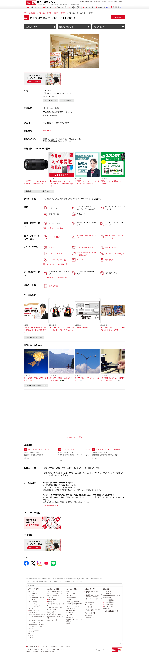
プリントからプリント (35, 622)
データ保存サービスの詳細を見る (55, 277)
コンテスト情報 (89, 615)
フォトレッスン (89, 605)
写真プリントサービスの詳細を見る (56, 264)
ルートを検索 (67, 100)
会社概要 (83, 1)
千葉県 (56, 13)
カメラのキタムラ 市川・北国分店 (38, 449)
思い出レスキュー (32, 612)
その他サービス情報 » (53, 589)
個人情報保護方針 (32, 646)
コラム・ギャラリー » (91, 589)
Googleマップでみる (74, 437)
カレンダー (31, 629)
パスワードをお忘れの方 (110, 606)
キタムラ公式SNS (51, 612)
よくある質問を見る (50, 505)
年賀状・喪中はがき (34, 610)
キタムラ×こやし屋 (52, 620)
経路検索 (118, 17)
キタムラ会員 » (107, 598)
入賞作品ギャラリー (90, 617)
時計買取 (69, 599)
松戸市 (62, 13)
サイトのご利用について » (111, 611)
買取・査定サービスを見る (53, 228)
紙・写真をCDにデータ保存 (36, 620)
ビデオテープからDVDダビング (37, 614)
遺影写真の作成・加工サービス (37, 624)
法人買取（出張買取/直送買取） (75, 604)
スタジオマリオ (52, 599)
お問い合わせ (96, 1)
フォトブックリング (34, 606)
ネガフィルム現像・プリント (36, 597)
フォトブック (31, 599)
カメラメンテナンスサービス (54, 593)
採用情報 (89, 1)
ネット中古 (70, 595)
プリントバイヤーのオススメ (73, 606)
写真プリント (31, 591)
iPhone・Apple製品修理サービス (55, 591)
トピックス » (69, 615)
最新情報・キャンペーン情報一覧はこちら (38, 191)
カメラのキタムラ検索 (44, 13)
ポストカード (31, 608)
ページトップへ (118, 644)
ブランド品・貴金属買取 (73, 602)
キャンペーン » (70, 610)
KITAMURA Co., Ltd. (36, 651)
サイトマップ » (107, 608)
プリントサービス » (34, 589)
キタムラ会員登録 (108, 600)
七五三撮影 (51, 602)
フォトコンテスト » (90, 613)
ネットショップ (70, 591)
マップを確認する (50, 100)
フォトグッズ (31, 633)
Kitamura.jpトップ (33, 585)
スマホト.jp (50, 597)
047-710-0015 (47, 131)
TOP (25, 13)
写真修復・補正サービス (35, 626)
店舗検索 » (106, 589)
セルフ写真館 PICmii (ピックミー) (55, 614)
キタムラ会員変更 (108, 602)
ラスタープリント (33, 595)
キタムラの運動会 (89, 602)
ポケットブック (33, 604)
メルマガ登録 (118, 1)
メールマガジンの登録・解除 (54, 607)
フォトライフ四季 (89, 607)
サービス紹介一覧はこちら (33, 337)
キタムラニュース (70, 608)
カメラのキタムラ (107, 591)
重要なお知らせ (70, 617)
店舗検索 (32, 13)
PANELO (30, 637)
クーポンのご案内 (51, 610)
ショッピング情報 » (72, 589)
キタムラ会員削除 (108, 604)
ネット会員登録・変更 (108, 1)
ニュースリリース (44, 646)
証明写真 (30, 635)
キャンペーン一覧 (70, 612)
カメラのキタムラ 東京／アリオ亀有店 (108, 449)
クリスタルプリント (34, 593)
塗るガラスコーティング (53, 595)
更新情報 (68, 623)
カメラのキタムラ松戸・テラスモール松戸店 (76, 449)
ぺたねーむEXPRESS (33, 631)
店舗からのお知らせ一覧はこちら (36, 385)
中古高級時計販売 (71, 597)
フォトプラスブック (34, 602)
